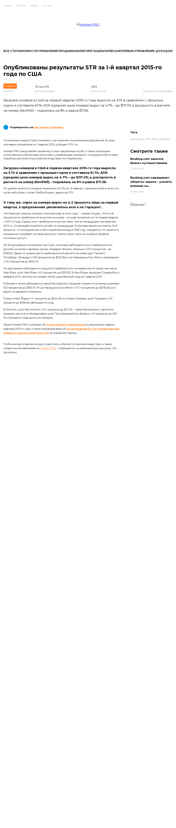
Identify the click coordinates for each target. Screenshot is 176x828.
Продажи (66, 51)
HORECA (111, 51)
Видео (34, 5)
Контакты (47, 5)
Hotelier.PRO (48, 348)
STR (147, 139)
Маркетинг (84, 51)
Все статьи (12, 51)
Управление (48, 51)
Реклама (21, 5)
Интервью (125, 51)
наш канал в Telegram (48, 127)
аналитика (136, 139)
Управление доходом (154, 51)
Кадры (98, 51)
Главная (8, 5)
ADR (154, 139)
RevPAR (164, 139)
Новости (29, 51)
